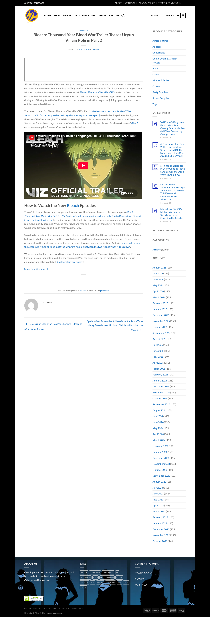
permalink (104, 290)
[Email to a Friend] (83, 279)
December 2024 (161, 386)
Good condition (107, 577)
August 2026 (159, 267)
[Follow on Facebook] (27, 587)
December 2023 (161, 457)
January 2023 (160, 523)
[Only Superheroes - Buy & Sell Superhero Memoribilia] (31, 15)
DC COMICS (82, 15)
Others (156, 86)
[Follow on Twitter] (38, 587)
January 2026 (160, 309)
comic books (108, 572)
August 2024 (159, 410)
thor (119, 582)
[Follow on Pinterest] (49, 587)
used (126, 582)
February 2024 (160, 445)
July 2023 (158, 487)
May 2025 (158, 356)
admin (96, 49)
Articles (83, 30)
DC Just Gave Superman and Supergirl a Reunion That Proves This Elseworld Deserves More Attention (173, 192)
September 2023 (161, 475)
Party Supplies (160, 92)
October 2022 (160, 541)
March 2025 (159, 368)
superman (110, 582)
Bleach (134, 123)
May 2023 (158, 499)
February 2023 (160, 517)
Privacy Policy (147, 3)
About (118, 3)
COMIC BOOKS (143, 573)
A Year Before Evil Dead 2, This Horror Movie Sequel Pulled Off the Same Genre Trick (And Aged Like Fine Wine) (172, 149)
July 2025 (158, 344)
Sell (94, 15)
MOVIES (139, 579)
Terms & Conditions (169, 3)
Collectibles (159, 52)
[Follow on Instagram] (32, 587)
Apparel (157, 46)
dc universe (86, 577)
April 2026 (158, 291)
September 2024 (161, 404)
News (102, 15)
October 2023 (160, 469)
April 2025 (158, 362)
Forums (114, 15)
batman (84, 572)
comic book (95, 572)
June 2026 (158, 279)
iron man (84, 582)
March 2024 (159, 440)
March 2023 (159, 511)
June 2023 (158, 493)
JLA (92, 582)
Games (156, 74)
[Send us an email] (187, 4)
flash (95, 577)
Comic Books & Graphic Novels (165, 60)
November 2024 (161, 392)
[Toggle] (184, 60)
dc (117, 572)
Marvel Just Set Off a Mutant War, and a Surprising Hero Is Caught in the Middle (171, 213)
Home (47, 15)
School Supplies (161, 98)
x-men (83, 587)
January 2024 (160, 451)
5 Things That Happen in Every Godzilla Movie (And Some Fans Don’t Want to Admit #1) (172, 170)
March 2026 (159, 297)
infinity (119, 577)
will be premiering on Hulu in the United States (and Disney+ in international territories (82, 216)
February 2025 (160, 374)
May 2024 (158, 428)
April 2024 (158, 434)
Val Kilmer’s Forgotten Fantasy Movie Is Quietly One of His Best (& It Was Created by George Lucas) (172, 128)
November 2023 (161, 463)
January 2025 (160, 380)
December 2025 (161, 315)
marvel (100, 582)
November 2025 (161, 321)
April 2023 (158, 505)
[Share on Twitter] (78, 279)
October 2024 (160, 398)
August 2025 (159, 338)
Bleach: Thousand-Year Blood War (97, 92)
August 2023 (159, 481)
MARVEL (68, 15)
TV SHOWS (141, 585)
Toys (155, 104)
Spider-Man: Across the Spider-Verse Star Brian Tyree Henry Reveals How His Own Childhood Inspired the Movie (115, 325)
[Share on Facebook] (72, 279)
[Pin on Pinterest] (89, 279)
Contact (130, 3)
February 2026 (160, 303)
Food (155, 68)
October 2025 (160, 326)
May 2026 (158, 285)
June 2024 (158, 422)
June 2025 (158, 350)
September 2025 (161, 332)
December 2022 (161, 529)
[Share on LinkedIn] (94, 279)
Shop (56, 15)
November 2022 (161, 535)
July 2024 (158, 416)
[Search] (122, 15)
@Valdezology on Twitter (70, 261)
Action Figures (160, 40)
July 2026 (158, 273)
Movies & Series (161, 80)
